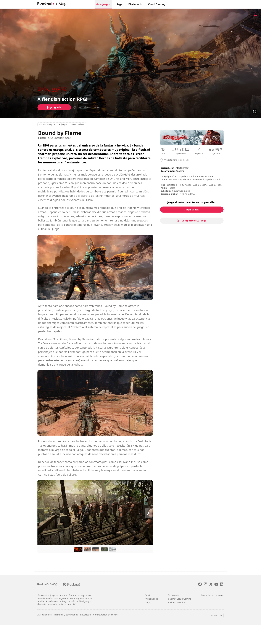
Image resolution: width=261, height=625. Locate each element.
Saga (119, 4)
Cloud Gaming (156, 4)
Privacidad (85, 614)
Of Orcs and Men (120, 179)
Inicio (148, 595)
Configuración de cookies (106, 614)
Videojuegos (103, 4)
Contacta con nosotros (212, 595)
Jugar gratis (54, 107)
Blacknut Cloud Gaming (179, 598)
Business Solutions (177, 602)
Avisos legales (44, 614)
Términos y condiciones (66, 614)
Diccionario (135, 4)
